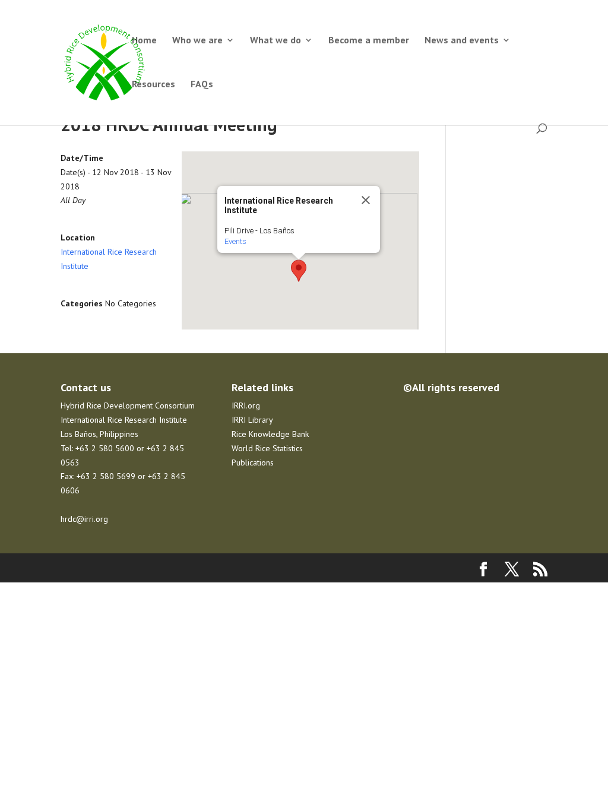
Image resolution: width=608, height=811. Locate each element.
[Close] (366, 200)
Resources (153, 85)
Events (235, 241)
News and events (462, 41)
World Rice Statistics (267, 448)
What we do (275, 41)
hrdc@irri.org (84, 519)
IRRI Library (252, 419)
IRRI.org (246, 405)
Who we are (197, 41)
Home (144, 41)
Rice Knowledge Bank (270, 434)
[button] (298, 270)
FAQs (202, 85)
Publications (253, 462)
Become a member (368, 41)
